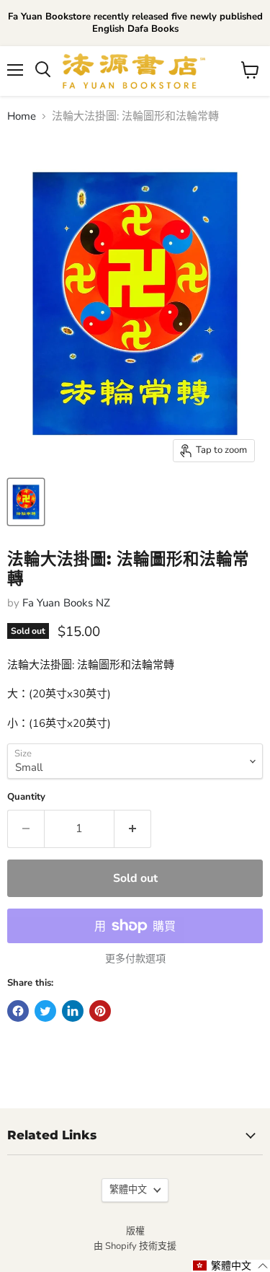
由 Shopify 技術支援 (135, 1246)
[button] (231, 1266)
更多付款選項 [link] (135, 959)
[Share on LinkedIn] (73, 1011)
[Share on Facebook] (18, 1011)
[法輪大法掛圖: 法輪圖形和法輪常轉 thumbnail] (26, 502)
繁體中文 (128, 1189)
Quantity (26, 797)
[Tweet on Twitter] (45, 1011)
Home (21, 116)
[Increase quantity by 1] (132, 828)
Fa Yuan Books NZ (66, 603)
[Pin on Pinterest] (100, 1011)
